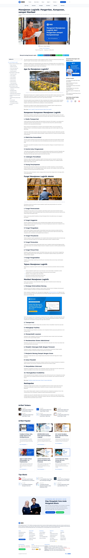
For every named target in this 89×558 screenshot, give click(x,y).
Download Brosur (22, 539)
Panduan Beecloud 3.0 (53, 535)
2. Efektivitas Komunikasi (13, 66)
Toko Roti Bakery (42, 532)
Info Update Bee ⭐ (53, 541)
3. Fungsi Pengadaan (13, 77)
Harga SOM (20, 536)
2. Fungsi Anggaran (12, 75)
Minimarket (41, 535)
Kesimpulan (11, 104)
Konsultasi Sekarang (50, 512)
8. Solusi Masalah (12, 100)
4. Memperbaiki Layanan (13, 92)
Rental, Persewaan (42, 538)
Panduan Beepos (52, 536)
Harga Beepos (21, 535)
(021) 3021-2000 (35, 545)
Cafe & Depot (31, 536)
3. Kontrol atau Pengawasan (14, 68)
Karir (61, 533)
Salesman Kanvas (32, 533)
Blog (50, 532)
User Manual (52, 538)
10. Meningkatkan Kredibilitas (14, 103)
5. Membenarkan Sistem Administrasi (15, 93)
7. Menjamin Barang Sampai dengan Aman (15, 98)
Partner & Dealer (63, 538)
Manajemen (47, 48)
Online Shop (31, 539)
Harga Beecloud (21, 533)
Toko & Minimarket (32, 535)
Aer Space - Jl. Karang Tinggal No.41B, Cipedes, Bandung (55, 547)
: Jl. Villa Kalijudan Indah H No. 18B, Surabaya (53, 545)
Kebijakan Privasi (63, 539)
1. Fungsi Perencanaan (13, 74)
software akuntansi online (54, 292)
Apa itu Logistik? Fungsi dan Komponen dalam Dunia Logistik (39, 109)
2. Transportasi (12, 89)
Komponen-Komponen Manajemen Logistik (15, 63)
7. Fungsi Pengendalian (13, 83)
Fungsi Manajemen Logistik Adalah (14, 72)
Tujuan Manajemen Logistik (13, 84)
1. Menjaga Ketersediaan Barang (14, 87)
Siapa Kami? (62, 532)
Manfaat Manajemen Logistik (13, 86)
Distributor (31, 532)
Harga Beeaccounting (22, 532)
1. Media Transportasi (13, 65)
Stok (44, 48)
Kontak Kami (62, 535)
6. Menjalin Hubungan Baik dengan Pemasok (15, 96)
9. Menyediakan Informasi (13, 101)
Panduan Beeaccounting (54, 533)
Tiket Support (62, 536)
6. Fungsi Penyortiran (13, 81)
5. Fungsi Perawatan (13, 80)
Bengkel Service (42, 533)
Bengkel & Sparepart (32, 538)
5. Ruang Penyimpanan (13, 71)
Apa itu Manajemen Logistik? (13, 62)
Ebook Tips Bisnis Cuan (54, 539)
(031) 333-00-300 (41, 545)
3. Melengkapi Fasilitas (13, 90)
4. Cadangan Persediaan (13, 69)
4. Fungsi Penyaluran (13, 78)
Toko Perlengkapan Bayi (43, 536)
